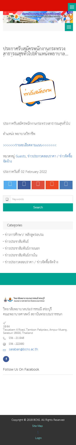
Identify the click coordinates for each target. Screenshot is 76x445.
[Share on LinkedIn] (66, 185)
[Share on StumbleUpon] (52, 185)
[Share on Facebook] (24, 185)
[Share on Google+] (38, 185)
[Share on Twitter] (10, 185)
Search (38, 207)
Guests (21, 156)
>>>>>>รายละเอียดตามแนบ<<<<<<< (29, 145)
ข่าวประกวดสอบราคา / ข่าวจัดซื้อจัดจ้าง (37, 159)
